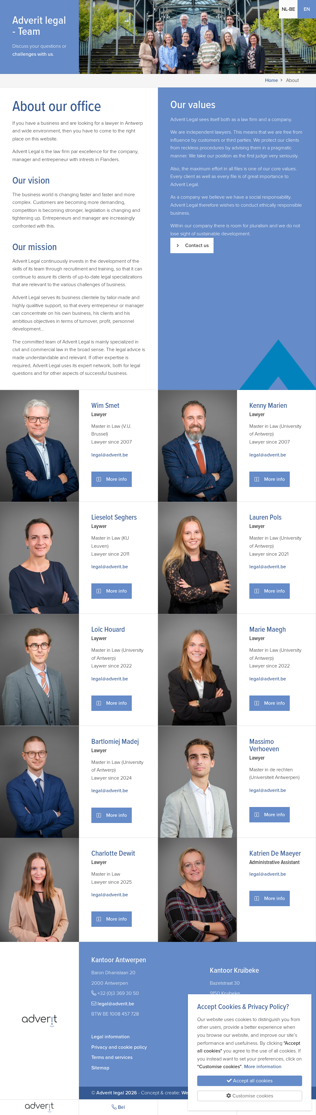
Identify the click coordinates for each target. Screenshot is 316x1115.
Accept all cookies (252, 1081)
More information (262, 1067)
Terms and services (111, 1057)
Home (271, 80)
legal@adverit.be (109, 455)
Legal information (110, 1037)
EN (310, 9)
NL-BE (288, 9)
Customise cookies (252, 1096)
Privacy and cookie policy (119, 1047)
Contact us (197, 245)
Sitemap (100, 1068)
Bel (121, 1107)
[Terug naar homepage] (39, 1107)
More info (116, 479)
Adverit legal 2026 (116, 1093)
